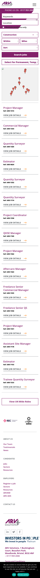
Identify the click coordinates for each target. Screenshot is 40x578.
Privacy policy (23, 575)
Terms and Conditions (15, 561)
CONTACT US (9, 504)
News (5, 450)
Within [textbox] (6, 41)
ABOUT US (8, 439)
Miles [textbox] (24, 41)
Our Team (7, 444)
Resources (8, 470)
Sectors (6, 467)
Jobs (5, 464)
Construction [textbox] (18, 34)
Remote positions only (16, 27)
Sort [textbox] (5, 47)
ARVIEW (6, 493)
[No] (37, 570)
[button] (11, 94)
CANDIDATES (9, 458)
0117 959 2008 (27, 10)
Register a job (9, 483)
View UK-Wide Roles (20, 401)
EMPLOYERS (8, 478)
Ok (14, 575)
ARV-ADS (7, 496)
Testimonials (9, 447)
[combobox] (20, 34)
